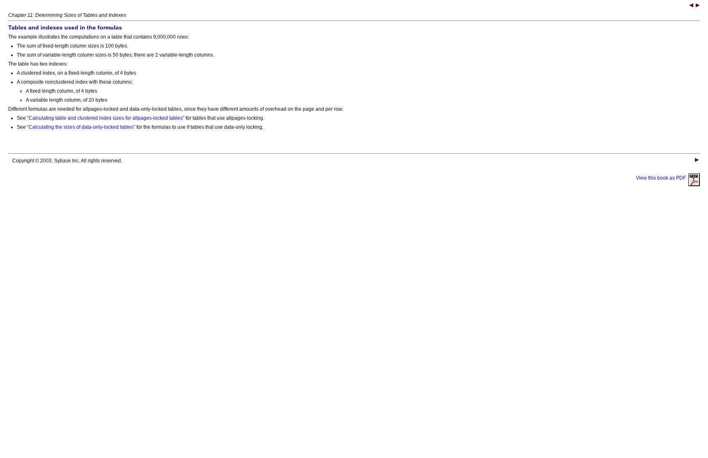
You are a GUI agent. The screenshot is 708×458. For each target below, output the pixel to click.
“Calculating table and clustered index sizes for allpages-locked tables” (105, 118)
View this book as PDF (662, 178)
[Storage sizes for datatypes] (691, 6)
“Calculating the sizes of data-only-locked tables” (81, 127)
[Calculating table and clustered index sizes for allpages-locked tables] (698, 6)
